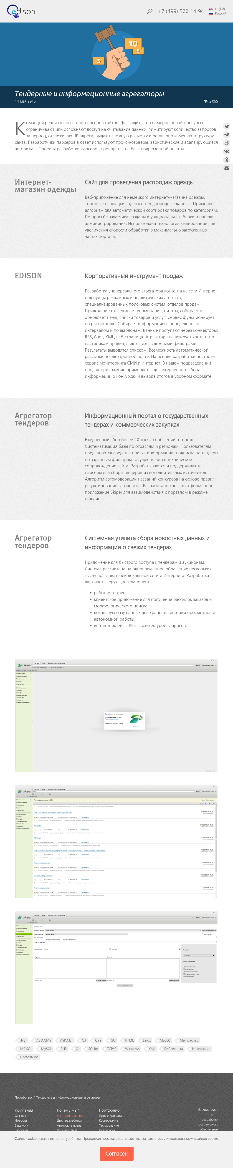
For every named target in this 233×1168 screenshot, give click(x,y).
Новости (21, 1120)
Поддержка (107, 1130)
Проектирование (111, 1116)
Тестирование (109, 1125)
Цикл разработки (69, 1120)
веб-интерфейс (109, 625)
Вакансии (21, 1125)
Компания (24, 1110)
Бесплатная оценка (70, 1116)
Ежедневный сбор (102, 439)
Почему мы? (68, 1110)
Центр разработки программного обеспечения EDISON (207, 1124)
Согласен (117, 1154)
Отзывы (20, 1116)
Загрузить (22, 1130)
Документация (67, 1130)
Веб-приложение (101, 197)
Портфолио (109, 1110)
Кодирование (108, 1120)
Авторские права (69, 1125)
